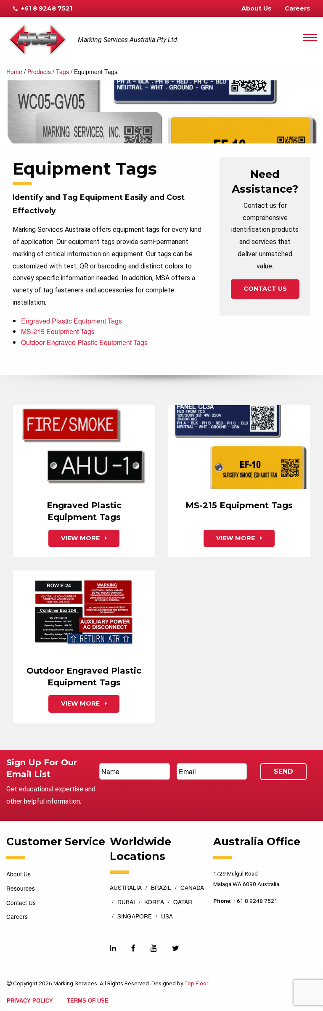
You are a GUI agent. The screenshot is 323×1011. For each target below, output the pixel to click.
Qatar (182, 902)
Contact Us (265, 288)
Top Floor (196, 983)
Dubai (126, 902)
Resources (20, 888)
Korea (154, 902)
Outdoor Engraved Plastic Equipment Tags (84, 342)
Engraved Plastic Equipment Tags (71, 321)
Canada (192, 888)
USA (167, 916)
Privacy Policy (30, 1001)
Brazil (161, 888)
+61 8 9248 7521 (45, 8)
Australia (126, 888)
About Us (256, 8)
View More (81, 538)
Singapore (134, 916)
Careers (297, 8)
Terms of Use (88, 1001)
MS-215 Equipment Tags (58, 331)
